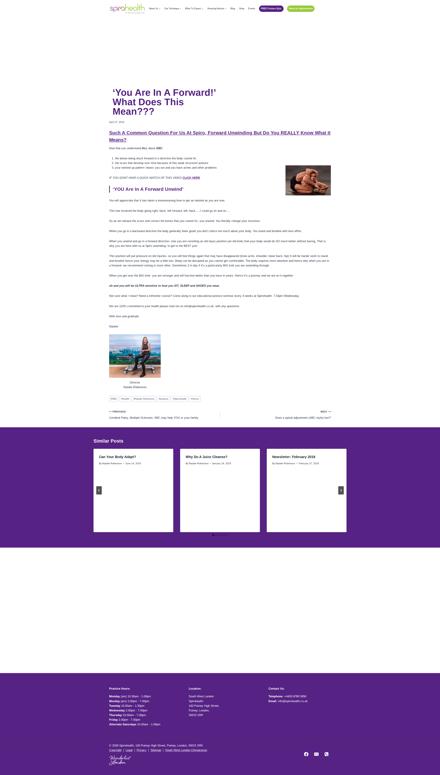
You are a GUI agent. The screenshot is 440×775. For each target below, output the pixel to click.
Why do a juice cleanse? (206, 457)
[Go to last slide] (99, 490)
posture (163, 399)
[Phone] (326, 754)
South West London (201, 696)
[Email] (316, 754)
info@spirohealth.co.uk (293, 701)
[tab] (213, 535)
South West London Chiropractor (186, 750)
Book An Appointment (301, 8)
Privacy (141, 750)
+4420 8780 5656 (295, 696)
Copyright (115, 750)
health (125, 399)
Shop (241, 8)
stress (195, 399)
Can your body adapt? (117, 457)
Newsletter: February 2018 (293, 457)
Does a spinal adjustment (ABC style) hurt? (303, 414)
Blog (232, 8)
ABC (114, 399)
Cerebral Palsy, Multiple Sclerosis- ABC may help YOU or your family (153, 414)
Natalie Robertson (144, 399)
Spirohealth (180, 399)
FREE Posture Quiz (271, 8)
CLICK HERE (191, 177)
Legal (129, 750)
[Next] (341, 490)
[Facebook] (306, 754)
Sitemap (156, 750)
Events (251, 8)
